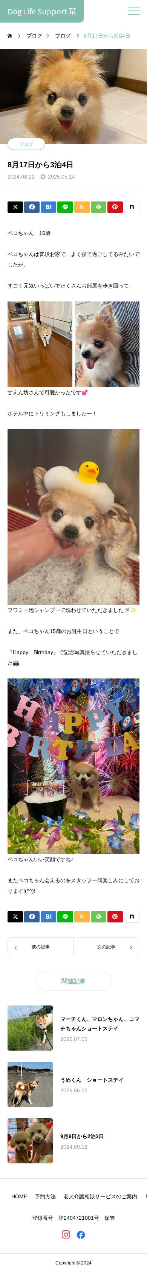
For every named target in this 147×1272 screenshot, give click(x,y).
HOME (19, 1196)
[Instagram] (66, 1234)
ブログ (26, 144)
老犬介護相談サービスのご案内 (100, 1196)
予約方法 (45, 1196)
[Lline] (65, 207)
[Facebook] (81, 1234)
